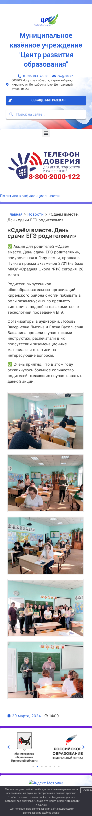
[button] (46, 133)
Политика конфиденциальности (30, 195)
